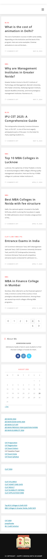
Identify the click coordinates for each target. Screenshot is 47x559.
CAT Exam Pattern (11, 448)
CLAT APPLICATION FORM (14, 493)
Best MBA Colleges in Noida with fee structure (22, 201)
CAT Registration (11, 445)
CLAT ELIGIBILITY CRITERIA (14, 490)
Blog (7, 23)
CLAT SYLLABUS (11, 482)
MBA (6, 64)
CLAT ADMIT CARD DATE (14, 484)
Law (12, 237)
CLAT (7, 237)
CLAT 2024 (8, 469)
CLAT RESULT (9, 487)
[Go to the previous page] (8, 321)
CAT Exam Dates (11, 454)
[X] (29, 356)
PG (21, 237)
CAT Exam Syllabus (12, 457)
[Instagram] (23, 356)
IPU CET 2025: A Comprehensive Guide (21, 119)
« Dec (7, 406)
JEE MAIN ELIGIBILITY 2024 (14, 430)
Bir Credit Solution (12, 526)
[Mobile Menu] (43, 9)
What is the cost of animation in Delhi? (19, 29)
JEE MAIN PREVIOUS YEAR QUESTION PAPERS (21, 427)
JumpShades (9, 523)
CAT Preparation (11, 443)
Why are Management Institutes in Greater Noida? (21, 72)
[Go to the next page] (38, 325)
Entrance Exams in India (22, 241)
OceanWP (38, 556)
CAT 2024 (8, 520)
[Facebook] (18, 356)
